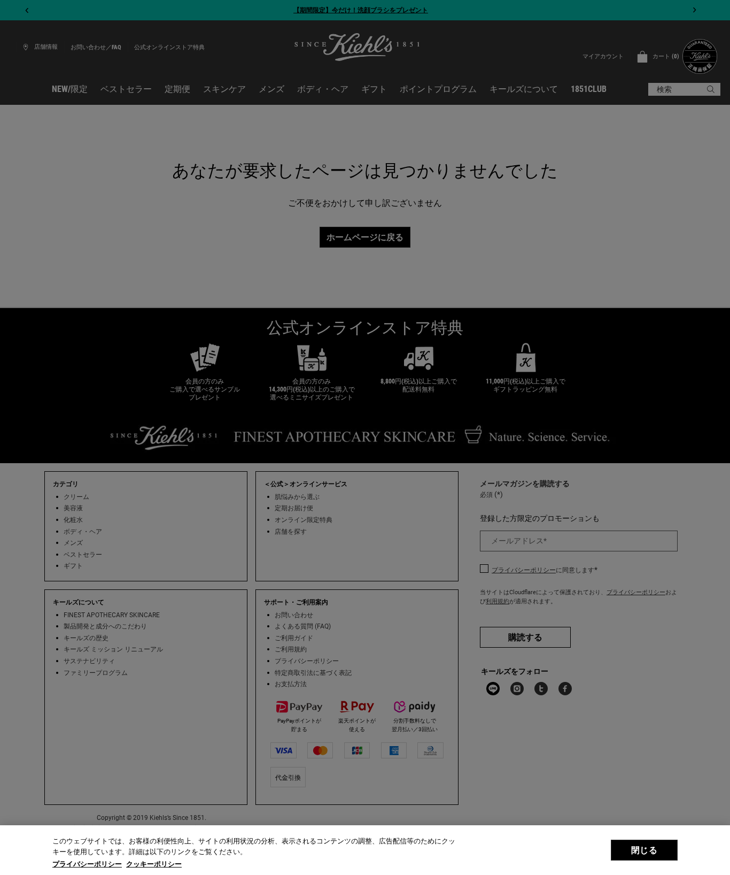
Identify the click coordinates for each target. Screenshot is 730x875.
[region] (365, 850)
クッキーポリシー (154, 864)
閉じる (644, 850)
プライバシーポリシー (87, 864)
